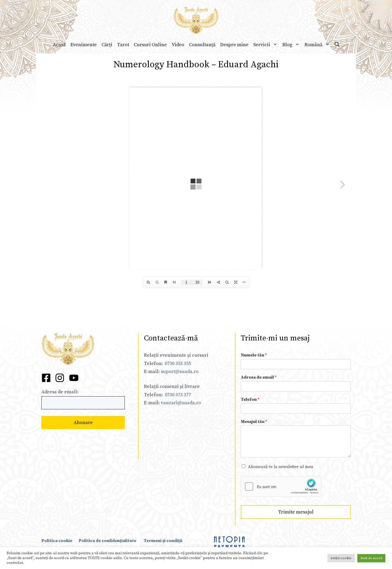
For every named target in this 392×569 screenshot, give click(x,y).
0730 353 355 (178, 363)
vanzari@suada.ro (181, 403)
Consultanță (202, 45)
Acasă (59, 45)
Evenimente (83, 45)
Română (313, 45)
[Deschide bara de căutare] (337, 45)
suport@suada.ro (179, 371)
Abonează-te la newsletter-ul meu (280, 466)
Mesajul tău (254, 421)
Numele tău (254, 355)
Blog (287, 45)
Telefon (250, 399)
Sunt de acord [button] (371, 558)
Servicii (261, 45)
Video (178, 45)
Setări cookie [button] (341, 558)
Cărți (107, 45)
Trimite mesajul (296, 512)
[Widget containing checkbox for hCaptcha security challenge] (281, 486)
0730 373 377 (178, 395)
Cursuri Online (150, 45)
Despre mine (234, 45)
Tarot (123, 45)
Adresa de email (258, 377)
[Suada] (196, 20)
